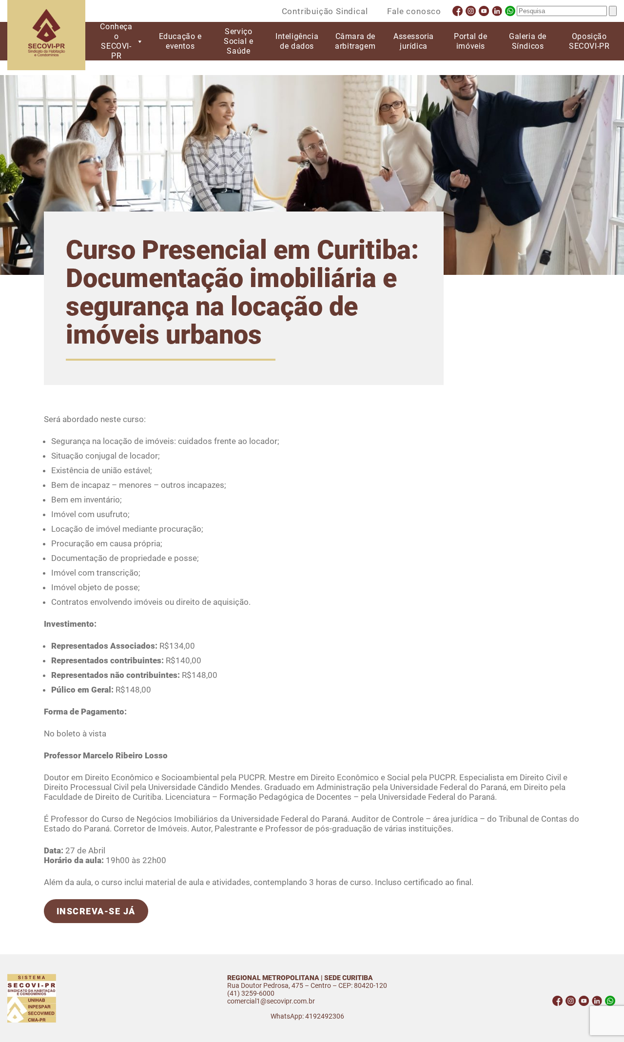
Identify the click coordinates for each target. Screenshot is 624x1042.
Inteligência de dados (296, 41)
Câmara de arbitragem (355, 41)
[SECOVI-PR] (46, 36)
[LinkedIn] (497, 11)
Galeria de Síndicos (527, 41)
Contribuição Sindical (325, 11)
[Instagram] (471, 11)
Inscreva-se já (96, 911)
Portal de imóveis (470, 41)
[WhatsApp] (510, 11)
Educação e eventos (180, 41)
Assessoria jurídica (413, 41)
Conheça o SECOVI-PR (116, 41)
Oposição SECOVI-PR (589, 41)
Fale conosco (414, 11)
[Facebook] (457, 11)
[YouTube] (484, 11)
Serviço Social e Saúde (239, 41)
